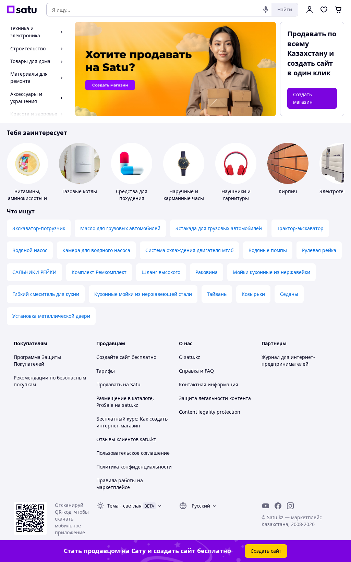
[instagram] (290, 506)
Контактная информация (208, 384)
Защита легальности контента (215, 398)
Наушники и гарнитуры (236, 194)
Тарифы (105, 370)
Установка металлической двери (51, 316)
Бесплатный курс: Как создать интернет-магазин (132, 422)
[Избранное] (324, 9)
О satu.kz (189, 357)
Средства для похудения (131, 194)
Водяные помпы (268, 250)
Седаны (289, 294)
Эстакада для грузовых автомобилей (219, 228)
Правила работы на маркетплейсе (119, 483)
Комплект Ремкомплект (99, 272)
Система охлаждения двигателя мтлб (189, 250)
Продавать (109, 384)
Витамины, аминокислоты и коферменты (27, 198)
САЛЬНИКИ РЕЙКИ (34, 272)
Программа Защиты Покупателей (37, 360)
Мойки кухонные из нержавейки (271, 272)
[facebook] (278, 506)
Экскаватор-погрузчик (38, 228)
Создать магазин (303, 98)
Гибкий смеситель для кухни (45, 294)
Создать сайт (266, 551)
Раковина (206, 272)
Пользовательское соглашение (133, 453)
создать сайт (310, 63)
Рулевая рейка (319, 250)
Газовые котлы (79, 191)
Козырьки (253, 294)
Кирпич (288, 191)
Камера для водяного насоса (96, 250)
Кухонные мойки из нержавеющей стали (143, 294)
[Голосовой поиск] (265, 9)
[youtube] (266, 506)
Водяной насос (29, 250)
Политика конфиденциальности (134, 466)
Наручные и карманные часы (184, 194)
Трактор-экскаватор (300, 228)
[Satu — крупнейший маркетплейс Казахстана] (22, 9)
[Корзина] (338, 9)
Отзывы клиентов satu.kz (126, 439)
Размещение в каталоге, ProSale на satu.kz (125, 401)
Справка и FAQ (196, 370)
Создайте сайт (113, 357)
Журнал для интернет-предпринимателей (288, 360)
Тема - (124, 505)
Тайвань (217, 294)
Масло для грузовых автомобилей (120, 228)
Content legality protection (209, 412)
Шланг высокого (161, 272)
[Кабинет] (309, 9)
